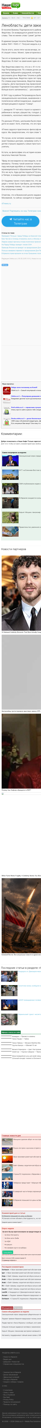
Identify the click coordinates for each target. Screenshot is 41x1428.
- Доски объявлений (10, 1375)
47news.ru (6, 203)
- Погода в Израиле (9, 1379)
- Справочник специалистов (13, 1364)
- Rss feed (6, 1397)
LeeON (4, 1292)
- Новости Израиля (9, 1357)
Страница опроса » (9, 1260)
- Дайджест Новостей (10, 1362)
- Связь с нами (8, 1392)
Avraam (5, 1295)
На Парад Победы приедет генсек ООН (17, 245)
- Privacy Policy (8, 1399)
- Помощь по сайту (9, 1404)
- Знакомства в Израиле (11, 1372)
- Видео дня (6, 1359)
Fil (3, 1286)
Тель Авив (26, 18)
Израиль (6, 13)
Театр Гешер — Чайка (20, 1039)
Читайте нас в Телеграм (22, 221)
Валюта (5, 18)
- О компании (7, 1390)
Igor (3, 1273)
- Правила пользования (11, 1402)
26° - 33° (37, 18)
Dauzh (4, 1289)
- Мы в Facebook (8, 1395)
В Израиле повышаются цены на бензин (17, 1216)
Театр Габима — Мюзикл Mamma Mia (26, 1043)
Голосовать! (7, 1252)
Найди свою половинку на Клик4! (24, 387)
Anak (4, 1279)
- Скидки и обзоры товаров (12, 1382)
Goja (3, 1276)
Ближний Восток (28, 13)
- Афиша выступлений (10, 1377)
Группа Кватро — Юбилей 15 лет (24, 1045)
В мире (15, 13)
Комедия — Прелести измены (23, 1036)
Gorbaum (5, 1270)
